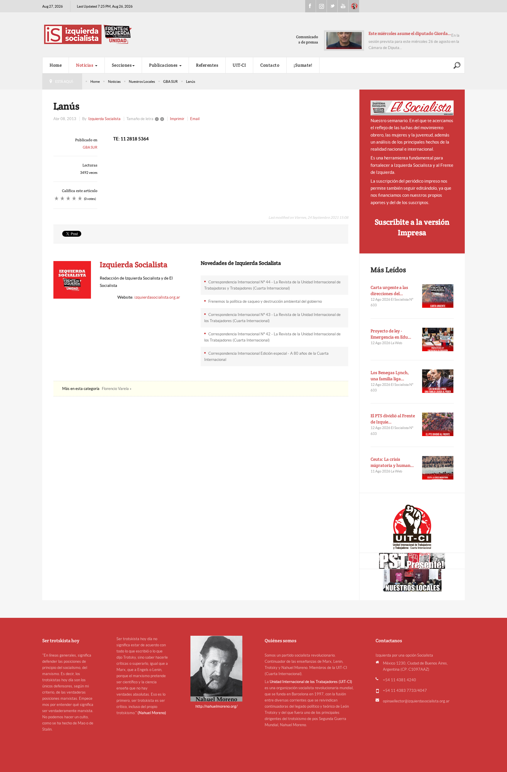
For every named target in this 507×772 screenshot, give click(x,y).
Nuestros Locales (142, 81)
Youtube (343, 6)
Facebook (310, 6)
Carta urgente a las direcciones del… (389, 290)
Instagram (321, 6)
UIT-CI (354, 6)
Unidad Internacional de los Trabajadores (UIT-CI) (311, 682)
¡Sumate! (303, 65)
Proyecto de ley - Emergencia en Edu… (391, 334)
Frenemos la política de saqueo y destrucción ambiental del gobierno (265, 301)
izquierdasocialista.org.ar (157, 297)
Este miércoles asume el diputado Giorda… (410, 33)
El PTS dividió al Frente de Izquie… (393, 419)
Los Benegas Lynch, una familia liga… (390, 375)
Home (56, 65)
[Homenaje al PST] (412, 561)
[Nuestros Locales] (412, 580)
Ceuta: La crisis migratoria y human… (392, 462)
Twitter (332, 6)
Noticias (85, 65)
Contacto (269, 65)
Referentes (207, 65)
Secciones (122, 65)
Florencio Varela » (116, 388)
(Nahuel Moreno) (152, 713)
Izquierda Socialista (104, 119)
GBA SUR (170, 81)
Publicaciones (164, 65)
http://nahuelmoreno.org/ (216, 706)
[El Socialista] (412, 107)
